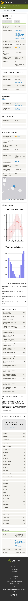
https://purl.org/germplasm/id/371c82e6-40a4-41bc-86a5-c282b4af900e (20, 544)
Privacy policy (14, 586)
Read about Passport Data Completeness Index (11, 426)
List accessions (7, 410)
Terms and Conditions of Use (14, 581)
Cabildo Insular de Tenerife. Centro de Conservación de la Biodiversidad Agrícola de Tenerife (19, 34)
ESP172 (17, 161)
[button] (14, 186)
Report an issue (15, 574)
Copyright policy (14, 583)
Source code (15, 576)
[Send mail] (3, 98)
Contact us (15, 569)
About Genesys (15, 566)
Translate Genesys (15, 579)
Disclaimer (14, 571)
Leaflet (8, 199)
